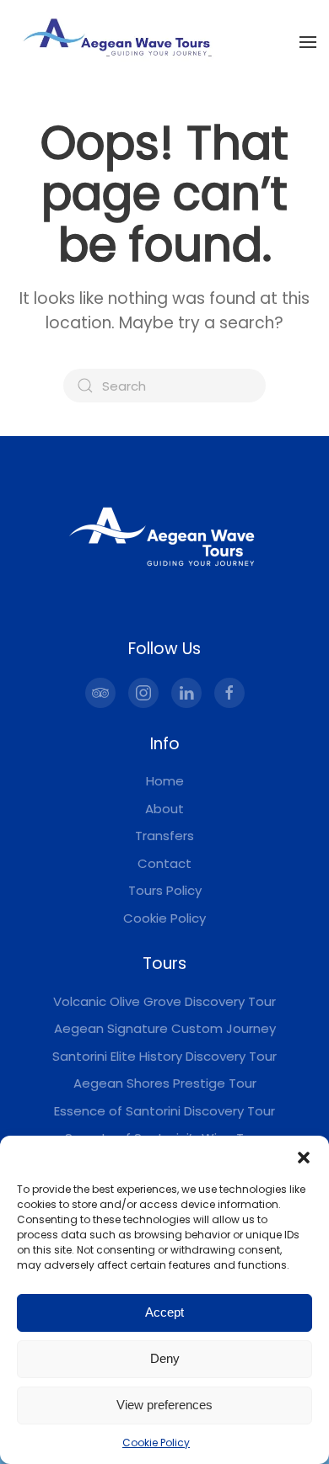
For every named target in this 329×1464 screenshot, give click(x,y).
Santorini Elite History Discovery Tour (164, 1056)
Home (165, 781)
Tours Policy (165, 890)
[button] (303, 1156)
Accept (164, 1312)
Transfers (164, 835)
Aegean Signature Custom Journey (165, 1028)
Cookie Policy (156, 1442)
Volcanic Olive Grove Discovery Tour (164, 1001)
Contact (164, 863)
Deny (165, 1358)
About (164, 808)
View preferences (164, 1404)
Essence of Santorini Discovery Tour (164, 1111)
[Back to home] (118, 42)
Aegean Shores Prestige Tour (164, 1083)
